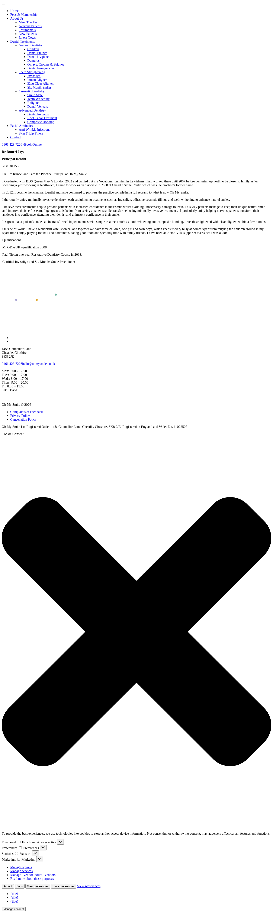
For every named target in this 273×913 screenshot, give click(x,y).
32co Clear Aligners (40, 83)
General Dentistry (31, 45)
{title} (14, 894)
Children (33, 49)
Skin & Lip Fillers (31, 133)
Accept (7, 886)
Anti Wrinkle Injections (34, 129)
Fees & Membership (24, 14)
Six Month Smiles (39, 87)
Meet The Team (29, 22)
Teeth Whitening (38, 99)
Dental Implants (38, 114)
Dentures (33, 60)
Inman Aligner (37, 80)
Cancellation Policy (23, 419)
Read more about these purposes (32, 878)
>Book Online (32, 144)
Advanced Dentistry (32, 110)
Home (14, 11)
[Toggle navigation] (3, 4)
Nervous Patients (30, 26)
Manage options (21, 867)
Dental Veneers (37, 106)
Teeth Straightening (32, 72)
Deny (19, 886)
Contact (15, 137)
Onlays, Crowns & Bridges (45, 64)
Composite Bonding (40, 122)
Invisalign (34, 76)
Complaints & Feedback (26, 412)
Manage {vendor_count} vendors (32, 875)
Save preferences (63, 886)
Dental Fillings (37, 53)
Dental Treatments (22, 41)
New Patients (28, 34)
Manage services (21, 871)
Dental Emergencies (40, 68)
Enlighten (33, 103)
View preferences (37, 886)
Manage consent (13, 909)
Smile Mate (35, 95)
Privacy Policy (20, 415)
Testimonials (27, 30)
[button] (136, 632)
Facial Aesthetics (21, 126)
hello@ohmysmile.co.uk (38, 363)
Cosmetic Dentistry (32, 91)
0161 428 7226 (12, 144)
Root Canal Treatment (42, 118)
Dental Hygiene (38, 57)
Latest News (27, 37)
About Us (16, 18)
